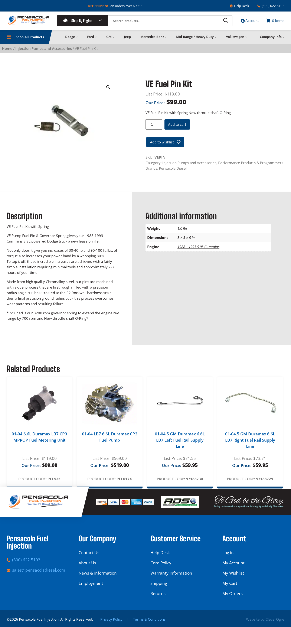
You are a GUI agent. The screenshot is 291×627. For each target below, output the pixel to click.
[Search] (225, 21)
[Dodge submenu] (77, 37)
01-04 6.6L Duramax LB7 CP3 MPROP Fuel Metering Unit (39, 437)
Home (7, 48)
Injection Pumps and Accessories (43, 48)
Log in (228, 552)
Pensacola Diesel (173, 168)
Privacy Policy (111, 619)
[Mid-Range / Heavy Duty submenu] (215, 37)
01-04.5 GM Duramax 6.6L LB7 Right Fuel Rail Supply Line (250, 440)
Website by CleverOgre (265, 619)
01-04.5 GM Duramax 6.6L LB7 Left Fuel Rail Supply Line (180, 440)
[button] (108, 87)
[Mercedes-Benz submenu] (166, 37)
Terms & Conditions (149, 619)
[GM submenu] (113, 37)
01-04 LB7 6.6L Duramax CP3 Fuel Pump (109, 437)
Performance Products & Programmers (250, 162)
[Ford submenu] (96, 37)
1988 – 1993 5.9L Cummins (198, 246)
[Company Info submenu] (283, 37)
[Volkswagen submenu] (246, 37)
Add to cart (177, 124)
